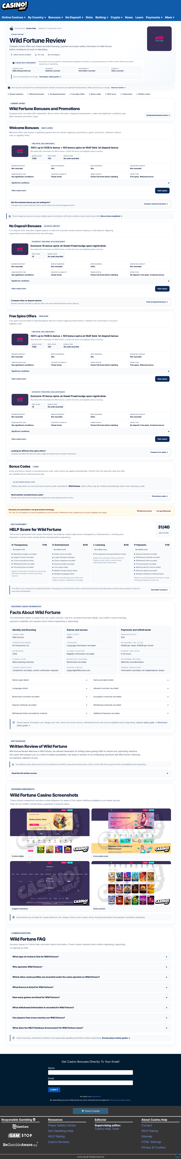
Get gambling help (163, 511)
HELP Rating (56, 1136)
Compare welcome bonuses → (156, 204)
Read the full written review (24, 773)
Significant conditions (20, 183)
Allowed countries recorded (105, 688)
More (169, 17)
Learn (139, 17)
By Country (37, 17)
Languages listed (20, 688)
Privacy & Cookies (153, 1147)
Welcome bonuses (36, 94)
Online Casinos (13, 17)
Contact (146, 1125)
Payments (154, 17)
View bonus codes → (160, 496)
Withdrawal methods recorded (107, 705)
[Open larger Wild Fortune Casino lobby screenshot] (50, 831)
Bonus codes (96, 94)
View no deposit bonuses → (157, 302)
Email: (51, 1078)
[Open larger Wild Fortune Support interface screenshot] (50, 883)
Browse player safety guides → (116, 1038)
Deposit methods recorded (24, 705)
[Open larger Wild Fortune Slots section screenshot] (131, 883)
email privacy (96, 1096)
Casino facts (127, 94)
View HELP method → (159, 590)
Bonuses (55, 17)
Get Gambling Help (60, 1131)
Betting (101, 17)
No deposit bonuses (57, 94)
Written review (144, 94)
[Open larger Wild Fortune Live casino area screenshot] (131, 831)
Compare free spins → (159, 452)
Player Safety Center (62, 1125)
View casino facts (18, 190)
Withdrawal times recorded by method (29, 713)
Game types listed (20, 680)
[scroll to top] (177, 1155)
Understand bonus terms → (158, 115)
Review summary (16, 94)
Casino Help (31, 28)
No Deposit (74, 17)
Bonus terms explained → (111, 216)
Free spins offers (78, 94)
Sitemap (146, 1136)
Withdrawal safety (144, 511)
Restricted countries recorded (25, 696)
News (129, 17)
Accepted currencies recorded (107, 696)
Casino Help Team (107, 1128)
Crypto (116, 17)
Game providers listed (103, 680)
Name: (51, 1068)
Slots (89, 17)
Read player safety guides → (50, 77)
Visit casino (162, 191)
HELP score (111, 94)
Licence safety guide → (146, 722)
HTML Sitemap (151, 1142)
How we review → (118, 88)
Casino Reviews (58, 1142)
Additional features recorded (106, 713)
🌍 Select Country (90, 1111)
